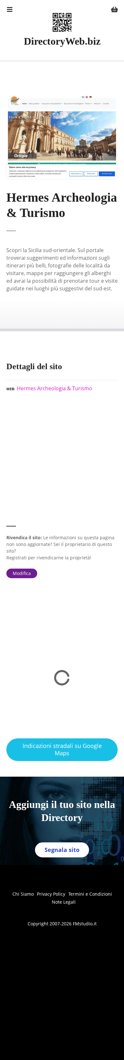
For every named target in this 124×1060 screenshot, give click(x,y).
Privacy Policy (51, 894)
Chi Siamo (23, 894)
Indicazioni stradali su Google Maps (62, 749)
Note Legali (64, 902)
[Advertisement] (62, 461)
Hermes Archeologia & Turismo (54, 388)
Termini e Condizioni (90, 894)
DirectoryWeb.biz (62, 41)
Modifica (22, 573)
